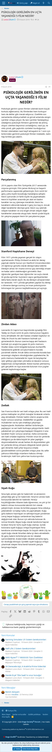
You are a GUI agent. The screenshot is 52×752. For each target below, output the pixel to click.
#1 (50, 87)
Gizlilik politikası (34, 714)
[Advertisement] (26, 48)
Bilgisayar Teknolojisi (13, 662)
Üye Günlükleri (11, 697)
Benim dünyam (12, 691)
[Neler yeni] (43, 3)
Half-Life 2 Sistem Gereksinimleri (20, 648)
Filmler (8, 671)
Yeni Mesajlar (8, 687)
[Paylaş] (46, 86)
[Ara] (48, 3)
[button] (2, 710)
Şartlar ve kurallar (19, 714)
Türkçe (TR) (11, 710)
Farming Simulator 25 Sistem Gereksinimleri (25, 639)
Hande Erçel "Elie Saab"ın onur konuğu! (23, 675)
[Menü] (4, 3)
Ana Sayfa (6, 717)
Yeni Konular (8, 635)
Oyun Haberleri (11, 645)
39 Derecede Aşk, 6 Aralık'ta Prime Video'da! (25, 666)
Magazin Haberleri (12, 680)
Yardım (45, 714)
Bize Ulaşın (6, 714)
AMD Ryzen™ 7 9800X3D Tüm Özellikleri (24, 657)
